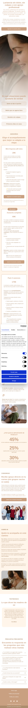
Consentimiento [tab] (5, 329)
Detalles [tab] (13, 329)
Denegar (14, 380)
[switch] (24, 357)
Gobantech (18, 706)
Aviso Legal (14, 690)
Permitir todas (14, 372)
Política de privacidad (14, 693)
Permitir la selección (14, 376)
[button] (2, 617)
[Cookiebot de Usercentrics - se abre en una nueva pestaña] (20, 326)
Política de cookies (14, 696)
